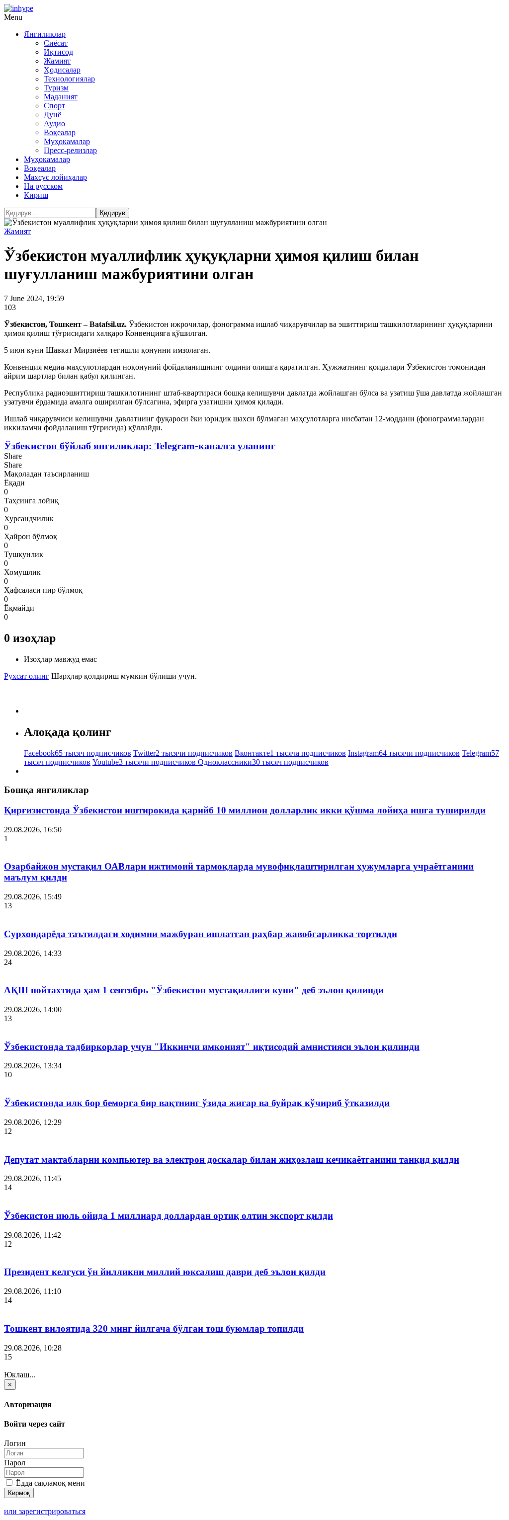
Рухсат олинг (26, 676)
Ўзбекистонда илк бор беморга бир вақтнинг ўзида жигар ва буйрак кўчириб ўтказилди (197, 1103)
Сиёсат (56, 43)
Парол (14, 1462)
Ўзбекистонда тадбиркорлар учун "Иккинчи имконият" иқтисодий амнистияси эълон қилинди (212, 1046)
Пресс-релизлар (70, 150)
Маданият (61, 96)
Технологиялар (69, 79)
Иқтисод (58, 52)
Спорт (54, 105)
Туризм (56, 87)
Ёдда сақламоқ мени (49, 1483)
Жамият (57, 61)
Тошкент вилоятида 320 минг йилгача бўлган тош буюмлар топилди (154, 1328)
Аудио (54, 123)
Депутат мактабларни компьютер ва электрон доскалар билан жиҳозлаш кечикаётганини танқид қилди (231, 1159)
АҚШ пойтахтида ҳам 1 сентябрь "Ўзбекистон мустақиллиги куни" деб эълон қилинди (194, 990)
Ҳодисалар (62, 70)
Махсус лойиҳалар (55, 177)
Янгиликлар (45, 34)
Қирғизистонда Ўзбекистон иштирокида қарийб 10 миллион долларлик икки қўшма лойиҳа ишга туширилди (245, 810)
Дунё (52, 114)
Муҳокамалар (67, 141)
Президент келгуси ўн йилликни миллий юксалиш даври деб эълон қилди (165, 1272)
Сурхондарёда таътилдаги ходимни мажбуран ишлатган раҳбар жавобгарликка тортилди (200, 934)
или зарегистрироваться (44, 1511)
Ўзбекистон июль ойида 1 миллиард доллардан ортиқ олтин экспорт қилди (168, 1215)
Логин (15, 1443)
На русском (43, 186)
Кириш (36, 195)
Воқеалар (60, 132)
